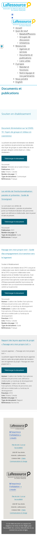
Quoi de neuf (21, 31)
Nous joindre (21, 79)
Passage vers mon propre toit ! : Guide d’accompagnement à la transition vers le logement (18, 253)
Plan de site (15, 445)
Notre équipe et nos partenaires (26, 74)
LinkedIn (12, 438)
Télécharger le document (14, 158)
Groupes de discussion (24, 38)
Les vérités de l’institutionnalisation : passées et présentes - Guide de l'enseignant (17, 195)
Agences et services (24, 50)
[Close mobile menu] (12, 17)
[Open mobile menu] (12, 14)
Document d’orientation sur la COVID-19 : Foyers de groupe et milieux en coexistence (17, 132)
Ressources (20, 46)
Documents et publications (26, 56)
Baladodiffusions (27, 34)
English (19, 82)
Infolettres (24, 43)
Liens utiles (24, 61)
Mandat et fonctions (24, 68)
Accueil (18, 28)
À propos (19, 64)
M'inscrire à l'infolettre (14, 433)
